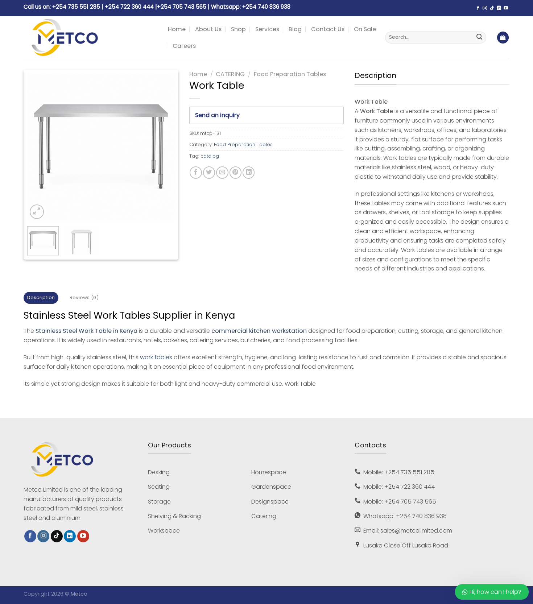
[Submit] (479, 38)
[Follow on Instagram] (485, 8)
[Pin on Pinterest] (235, 172)
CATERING (230, 74)
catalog (210, 156)
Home (177, 29)
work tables (156, 357)
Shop (238, 29)
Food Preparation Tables (290, 74)
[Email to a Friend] (222, 172)
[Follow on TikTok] (492, 8)
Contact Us (327, 29)
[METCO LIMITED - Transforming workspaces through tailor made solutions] (90, 37)
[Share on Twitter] (209, 172)
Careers (184, 46)
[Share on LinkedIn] (249, 172)
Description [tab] (41, 297)
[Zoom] (37, 211)
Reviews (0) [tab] (84, 297)
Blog (295, 29)
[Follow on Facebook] (478, 8)
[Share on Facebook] (196, 172)
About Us (208, 29)
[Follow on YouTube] (506, 8)
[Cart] (503, 38)
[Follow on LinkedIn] (499, 8)
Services (267, 29)
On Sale (365, 29)
